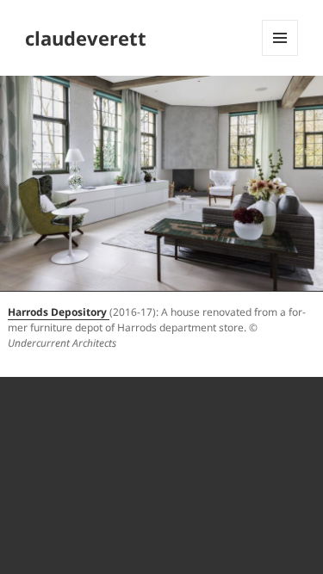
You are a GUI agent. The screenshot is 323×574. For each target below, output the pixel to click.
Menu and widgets (280, 55)
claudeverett (85, 38)
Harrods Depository (57, 312)
